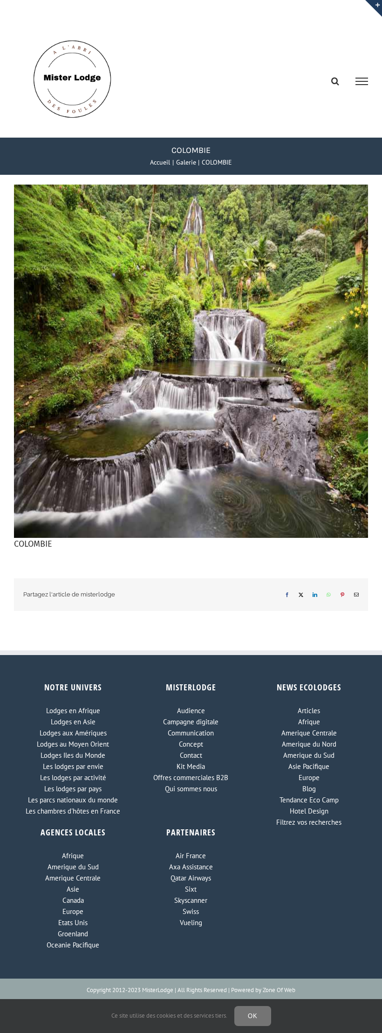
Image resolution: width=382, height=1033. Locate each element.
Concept (191, 744)
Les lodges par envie (73, 766)
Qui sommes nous (191, 788)
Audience (191, 710)
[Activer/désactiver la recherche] (335, 81)
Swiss (191, 911)
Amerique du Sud (308, 755)
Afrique (309, 721)
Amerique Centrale (309, 732)
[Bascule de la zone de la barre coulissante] (373, 8)
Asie (73, 889)
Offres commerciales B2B (190, 777)
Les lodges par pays (73, 788)
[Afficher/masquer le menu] (362, 81)
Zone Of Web (279, 990)
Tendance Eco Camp (309, 799)
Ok (253, 1016)
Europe (309, 777)
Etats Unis (73, 922)
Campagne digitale (190, 721)
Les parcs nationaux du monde (73, 799)
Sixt (191, 889)
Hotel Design (309, 811)
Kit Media (191, 766)
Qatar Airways (191, 878)
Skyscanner (190, 900)
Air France (191, 855)
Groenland (73, 933)
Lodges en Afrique (73, 710)
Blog (309, 788)
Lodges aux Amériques (73, 732)
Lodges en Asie (73, 721)
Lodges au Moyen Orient (73, 744)
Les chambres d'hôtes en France (73, 811)
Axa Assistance (191, 866)
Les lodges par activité (73, 777)
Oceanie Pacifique (73, 944)
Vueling (191, 922)
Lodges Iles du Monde (73, 755)
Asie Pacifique (308, 766)
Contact (191, 755)
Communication (191, 732)
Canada (73, 900)
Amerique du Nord (309, 744)
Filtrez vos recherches (308, 822)
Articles (309, 710)
